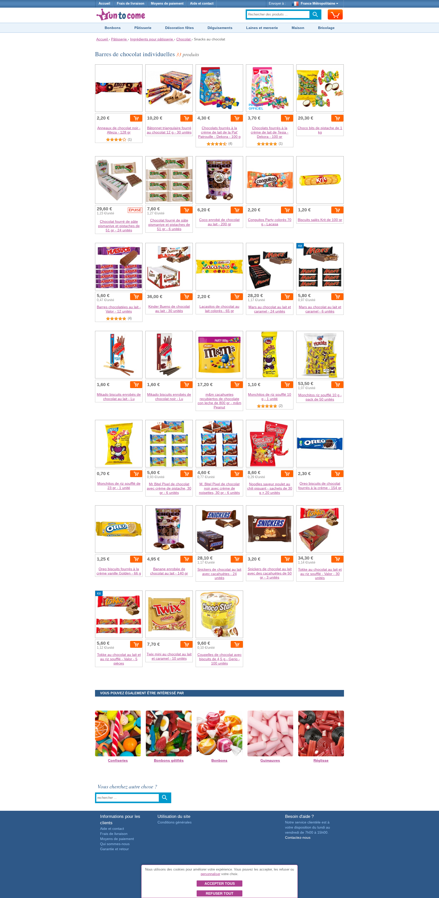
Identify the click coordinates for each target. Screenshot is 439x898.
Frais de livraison (130, 3)
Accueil (104, 3)
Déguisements (220, 28)
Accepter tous (220, 883)
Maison (298, 28)
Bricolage (326, 28)
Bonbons (113, 28)
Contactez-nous (297, 837)
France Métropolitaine (318, 3)
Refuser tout (219, 893)
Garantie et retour (114, 849)
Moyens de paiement (167, 3)
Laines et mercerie (262, 28)
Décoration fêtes (179, 28)
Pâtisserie (142, 28)
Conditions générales (175, 822)
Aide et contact (201, 3)
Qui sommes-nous (115, 844)
